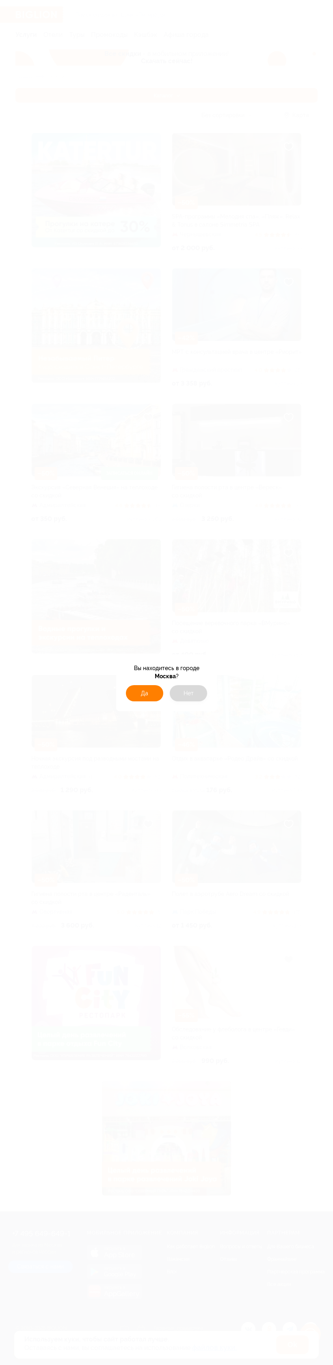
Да (144, 693)
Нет (189, 693)
